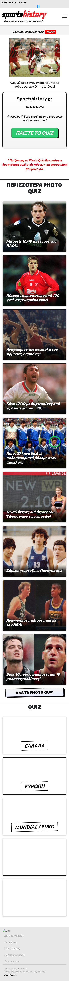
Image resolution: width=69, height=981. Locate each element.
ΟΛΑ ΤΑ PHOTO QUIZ (34, 692)
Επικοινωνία (11, 961)
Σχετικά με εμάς (13, 935)
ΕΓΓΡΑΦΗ (20, 2)
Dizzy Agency (10, 975)
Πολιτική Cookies (14, 954)
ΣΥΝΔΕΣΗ (7, 2)
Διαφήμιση (10, 941)
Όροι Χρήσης (12, 948)
